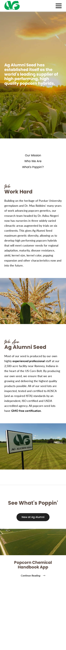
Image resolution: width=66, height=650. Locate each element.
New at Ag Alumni (33, 517)
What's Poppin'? (33, 167)
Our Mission (33, 155)
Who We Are (32, 161)
